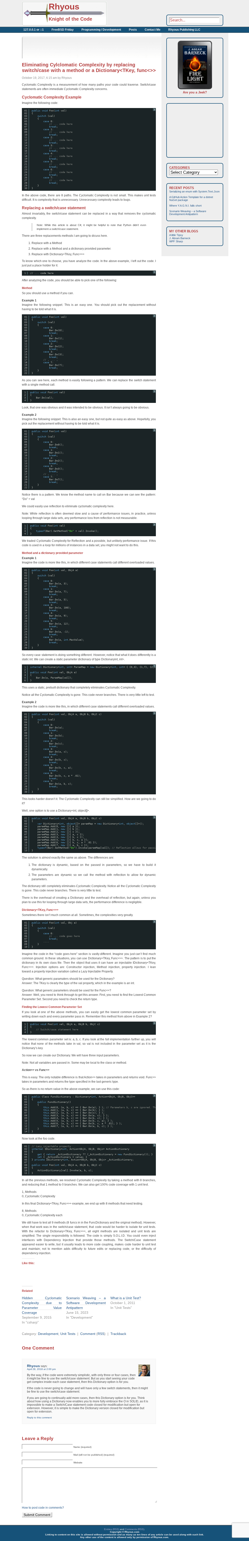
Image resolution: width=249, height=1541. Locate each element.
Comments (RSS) (134, 1529)
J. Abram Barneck (179, 238)
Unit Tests (67, 1334)
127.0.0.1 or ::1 (33, 29)
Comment (87, 1334)
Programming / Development (101, 29)
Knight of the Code (70, 19)
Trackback (118, 1334)
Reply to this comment (39, 1417)
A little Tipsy (176, 235)
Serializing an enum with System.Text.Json (194, 191)
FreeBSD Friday (63, 29)
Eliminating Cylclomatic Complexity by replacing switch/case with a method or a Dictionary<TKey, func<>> (89, 67)
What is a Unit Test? (125, 1298)
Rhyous (64, 6)
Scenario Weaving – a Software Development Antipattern (86, 1303)
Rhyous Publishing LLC (184, 29)
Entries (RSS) (111, 1529)
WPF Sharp (176, 241)
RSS (101, 1334)
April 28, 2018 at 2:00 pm (41, 1369)
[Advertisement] (160, 13)
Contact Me (152, 29)
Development (48, 1334)
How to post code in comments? (43, 1507)
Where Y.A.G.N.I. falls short (185, 205)
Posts (133, 29)
